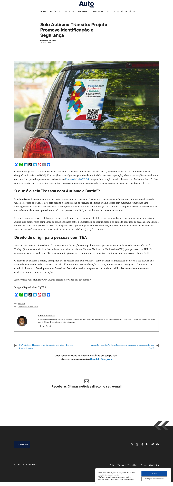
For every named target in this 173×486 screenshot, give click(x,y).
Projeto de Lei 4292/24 (77, 179)
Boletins (83, 12)
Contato (22, 444)
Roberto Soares (46, 315)
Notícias (69, 12)
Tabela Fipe (97, 12)
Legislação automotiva (28, 307)
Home (43, 12)
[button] (108, 11)
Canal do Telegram (101, 359)
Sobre (112, 465)
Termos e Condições (150, 465)
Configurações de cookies (154, 479)
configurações (129, 479)
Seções (54, 12)
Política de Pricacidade (128, 465)
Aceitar (154, 473)
